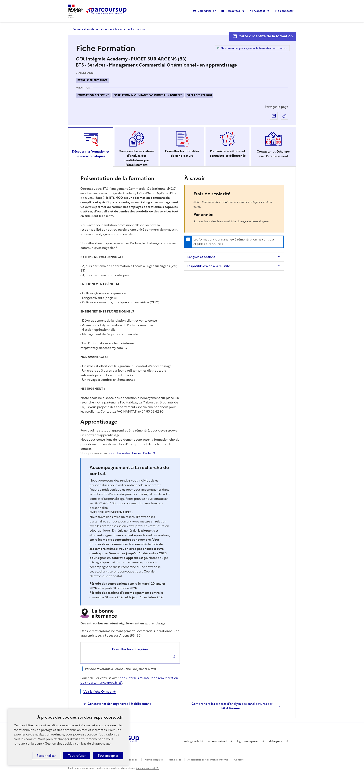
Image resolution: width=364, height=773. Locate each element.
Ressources (233, 11)
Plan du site (175, 759)
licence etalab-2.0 (145, 768)
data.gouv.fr (277, 741)
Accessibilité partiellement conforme (207, 759)
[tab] (90, 147)
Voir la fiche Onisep (97, 691)
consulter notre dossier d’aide (129, 453)
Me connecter (284, 11)
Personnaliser (46, 755)
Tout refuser (77, 755)
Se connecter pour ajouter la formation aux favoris (254, 48)
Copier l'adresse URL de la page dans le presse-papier (284, 116)
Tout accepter (108, 755)
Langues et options (201, 257)
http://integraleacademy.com (102, 347)
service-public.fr (218, 741)
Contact (259, 11)
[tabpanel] (182, 442)
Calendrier (204, 11)
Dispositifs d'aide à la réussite (208, 266)
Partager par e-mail (274, 116)
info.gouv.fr (191, 741)
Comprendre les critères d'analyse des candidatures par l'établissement (231, 705)
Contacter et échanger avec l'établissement (119, 703)
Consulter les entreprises (130, 649)
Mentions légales (154, 759)
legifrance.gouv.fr (249, 741)
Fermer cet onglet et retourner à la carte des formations (108, 29)
